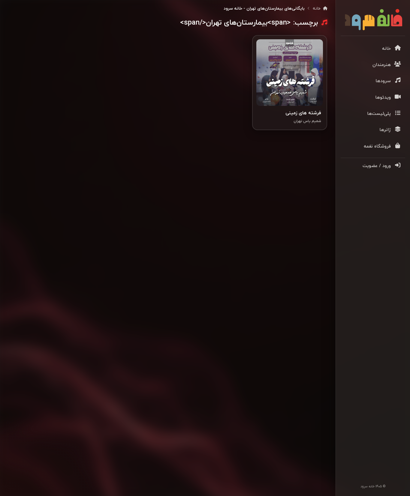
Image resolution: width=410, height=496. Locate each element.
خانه (317, 8)
